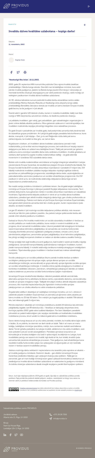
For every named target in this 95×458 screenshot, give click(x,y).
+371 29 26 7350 (60, 414)
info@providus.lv (60, 418)
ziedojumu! (78, 390)
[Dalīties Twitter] (18, 72)
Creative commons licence (28, 388)
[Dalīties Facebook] (11, 72)
